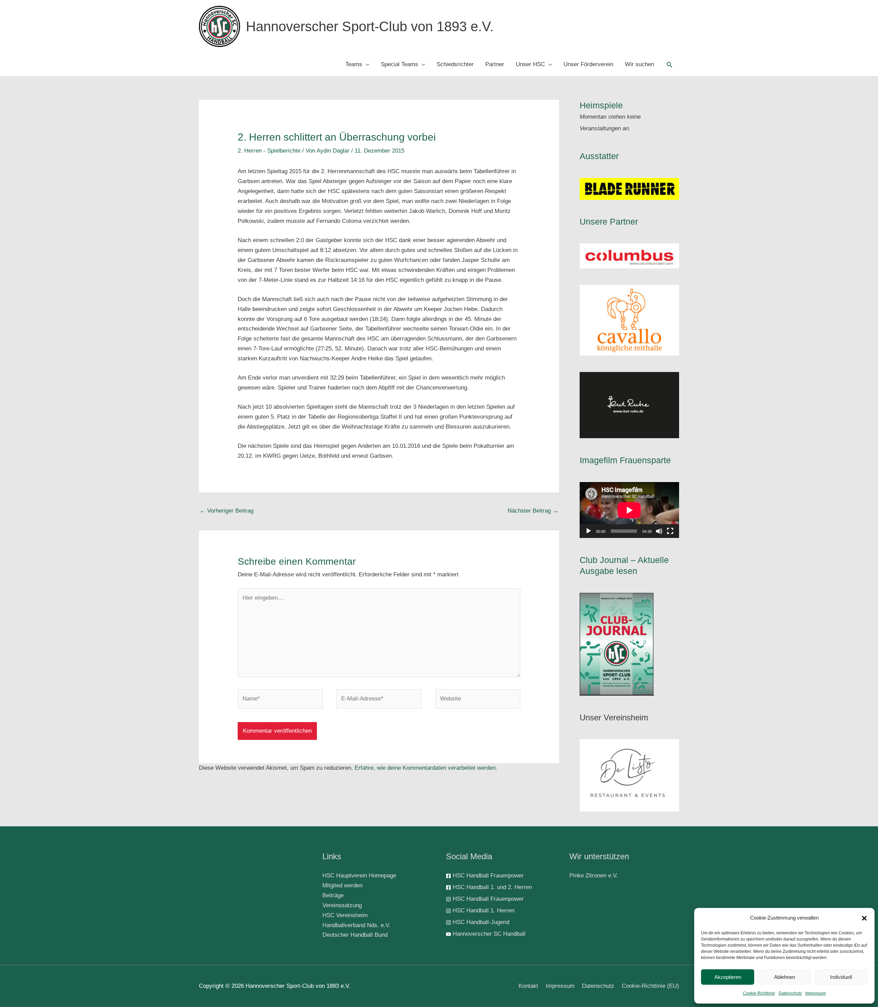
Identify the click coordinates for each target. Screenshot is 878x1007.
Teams (353, 64)
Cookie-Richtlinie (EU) (650, 986)
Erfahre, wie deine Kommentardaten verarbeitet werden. (426, 768)
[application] (629, 510)
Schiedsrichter (455, 64)
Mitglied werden (342, 885)
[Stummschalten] (659, 531)
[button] (864, 918)
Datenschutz (790, 993)
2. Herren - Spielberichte (269, 150)
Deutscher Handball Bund (355, 935)
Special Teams (399, 64)
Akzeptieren (727, 977)
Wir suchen (639, 64)
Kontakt (528, 986)
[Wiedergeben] (588, 531)
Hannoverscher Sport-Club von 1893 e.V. (370, 26)
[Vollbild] (670, 531)
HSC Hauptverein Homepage (359, 875)
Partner (494, 64)
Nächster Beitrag (533, 510)
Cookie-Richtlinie (759, 993)
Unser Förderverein (588, 64)
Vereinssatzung (342, 905)
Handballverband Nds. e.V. (356, 925)
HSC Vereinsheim (345, 915)
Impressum (815, 993)
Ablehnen (784, 977)
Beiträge (333, 895)
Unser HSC (530, 64)
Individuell (841, 977)
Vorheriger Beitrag (226, 510)
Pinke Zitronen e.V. (593, 875)
